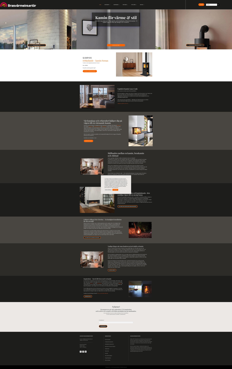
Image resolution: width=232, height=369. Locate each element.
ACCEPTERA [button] (115, 189)
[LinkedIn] (86, 352)
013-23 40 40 (85, 340)
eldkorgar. (104, 126)
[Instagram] (83, 352)
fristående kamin (97, 126)
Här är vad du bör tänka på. (102, 293)
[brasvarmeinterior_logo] (18, 2)
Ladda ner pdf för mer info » (122, 103)
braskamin (119, 125)
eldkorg (120, 283)
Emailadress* (101, 320)
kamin (91, 283)
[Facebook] (81, 352)
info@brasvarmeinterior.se (87, 339)
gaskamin (91, 126)
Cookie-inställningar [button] (108, 189)
